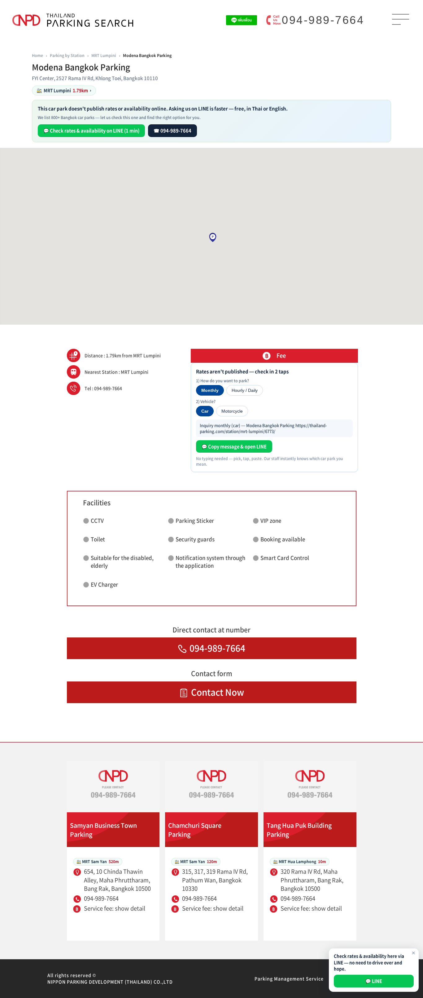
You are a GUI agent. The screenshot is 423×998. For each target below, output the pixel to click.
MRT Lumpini (103, 55)
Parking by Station (67, 55)
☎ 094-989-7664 (172, 130)
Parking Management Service (289, 978)
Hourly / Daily (245, 390)
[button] (213, 237)
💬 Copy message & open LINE (234, 446)
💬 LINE (373, 981)
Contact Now (217, 692)
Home (37, 55)
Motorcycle (232, 411)
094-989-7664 (323, 20)
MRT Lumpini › (64, 90)
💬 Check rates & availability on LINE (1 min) (91, 130)
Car (204, 411)
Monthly (210, 390)
